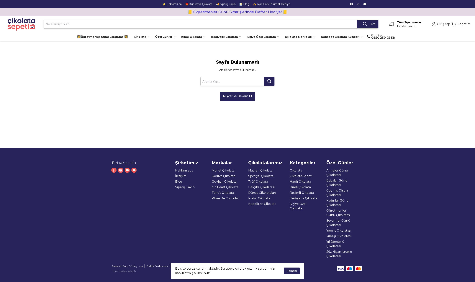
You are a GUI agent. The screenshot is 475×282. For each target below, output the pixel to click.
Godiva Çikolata (223, 176)
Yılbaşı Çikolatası (338, 236)
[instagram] (351, 4)
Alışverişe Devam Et (237, 96)
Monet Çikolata (223, 170)
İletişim (180, 176)
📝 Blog (244, 4)
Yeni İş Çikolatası (338, 230)
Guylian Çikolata (224, 181)
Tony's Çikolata (223, 192)
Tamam (292, 271)
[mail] (364, 4)
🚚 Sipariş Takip (226, 4)
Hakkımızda (184, 170)
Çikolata (296, 170)
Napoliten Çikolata (262, 204)
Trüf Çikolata (258, 181)
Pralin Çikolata (259, 198)
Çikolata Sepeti (301, 176)
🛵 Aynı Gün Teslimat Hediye (271, 4)
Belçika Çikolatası (261, 187)
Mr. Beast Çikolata (225, 187)
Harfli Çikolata (300, 181)
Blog (178, 181)
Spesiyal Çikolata (260, 176)
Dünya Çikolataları (262, 192)
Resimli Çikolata (302, 192)
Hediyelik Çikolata (303, 198)
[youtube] (127, 170)
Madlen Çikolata (260, 170)
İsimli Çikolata (300, 187)
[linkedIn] (358, 4)
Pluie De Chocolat (225, 198)
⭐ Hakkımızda (172, 4)
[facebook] (114, 170)
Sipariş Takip (185, 187)
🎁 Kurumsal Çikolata (198, 4)
